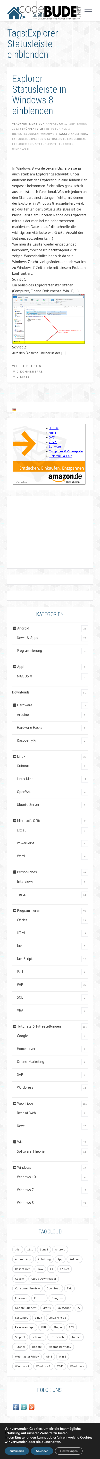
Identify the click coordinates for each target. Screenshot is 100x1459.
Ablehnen (42, 1451)
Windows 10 (26, 1177)
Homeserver (26, 1048)
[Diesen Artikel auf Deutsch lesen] (14, 409)
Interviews (25, 881)
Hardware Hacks (29, 727)
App (60, 1259)
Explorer (19, 139)
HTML (21, 932)
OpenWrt (24, 791)
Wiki (20, 1142)
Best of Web (26, 1113)
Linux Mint (25, 778)
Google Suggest (25, 1308)
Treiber (76, 1337)
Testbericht (57, 1337)
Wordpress (25, 1087)
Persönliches (27, 872)
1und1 (44, 1249)
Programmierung (29, 650)
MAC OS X (24, 676)
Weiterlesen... (29, 366)
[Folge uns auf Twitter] (24, 1407)
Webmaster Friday (27, 1356)
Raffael (52, 123)
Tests (21, 894)
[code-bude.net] (44, 10)
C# (51, 1269)
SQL (20, 997)
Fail (69, 1288)
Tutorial (66, 144)
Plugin (57, 1327)
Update (37, 1347)
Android (23, 628)
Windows (24, 1167)
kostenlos (21, 1317)
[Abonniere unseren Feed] (31, 1407)
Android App (23, 1259)
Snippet (20, 1337)
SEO (71, 1327)
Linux (21, 756)
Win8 (49, 1356)
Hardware (24, 705)
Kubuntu (23, 766)
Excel (21, 830)
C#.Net (22, 920)
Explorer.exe (22, 144)
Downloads (21, 692)
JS (78, 1308)
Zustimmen (16, 1451)
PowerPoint (25, 843)
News (21, 1125)
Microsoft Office (29, 820)
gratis (47, 1308)
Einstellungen (25, 1437)
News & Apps (27, 637)
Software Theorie (31, 1151)
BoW (40, 1269)
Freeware (21, 1298)
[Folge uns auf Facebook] (16, 1407)
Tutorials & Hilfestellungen (39, 1026)
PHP (20, 984)
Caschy (20, 1278)
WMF (60, 1366)
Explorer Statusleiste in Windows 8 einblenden (39, 95)
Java (20, 945)
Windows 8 (49, 134)
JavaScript (25, 958)
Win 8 (62, 1356)
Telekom (37, 1337)
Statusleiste (46, 144)
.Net (17, 1249)
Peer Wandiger (24, 1327)
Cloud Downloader (43, 1278)
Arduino (23, 714)
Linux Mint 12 (57, 1317)
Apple (21, 666)
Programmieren (28, 910)
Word (21, 856)
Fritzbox (39, 1298)
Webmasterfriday (60, 1347)
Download (53, 1288)
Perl (20, 971)
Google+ (57, 1298)
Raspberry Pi (26, 740)
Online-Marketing (30, 1061)
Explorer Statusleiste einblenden (57, 139)
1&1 (30, 1249)
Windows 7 (25, 1189)
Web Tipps (25, 1103)
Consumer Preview (27, 1288)
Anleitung (79, 134)
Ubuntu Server (28, 804)
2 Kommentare (30, 371)
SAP (20, 1074)
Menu (87, 11)
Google (22, 1035)
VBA (20, 1010)
